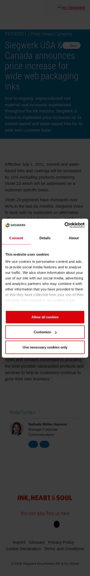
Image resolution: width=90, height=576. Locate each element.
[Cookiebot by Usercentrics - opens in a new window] (65, 225)
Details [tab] (45, 238)
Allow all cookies (45, 317)
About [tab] (74, 238)
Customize (42, 332)
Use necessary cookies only (45, 347)
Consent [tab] (16, 238)
